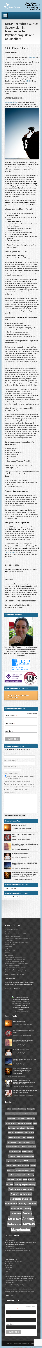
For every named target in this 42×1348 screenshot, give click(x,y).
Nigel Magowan (9, 1259)
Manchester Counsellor (29, 1147)
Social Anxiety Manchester (21, 1189)
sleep (9, 1109)
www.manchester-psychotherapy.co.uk (22, 1276)
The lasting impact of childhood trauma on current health (25, 845)
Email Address (11, 716)
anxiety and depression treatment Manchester (18, 1198)
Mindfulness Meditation (21, 1165)
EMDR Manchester (29, 1161)
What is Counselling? (19, 825)
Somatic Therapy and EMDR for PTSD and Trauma (24, 864)
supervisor (32, 58)
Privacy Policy (9, 1295)
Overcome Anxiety (15, 1151)
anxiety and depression (17, 1175)
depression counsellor (25, 1123)
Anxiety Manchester (23, 1226)
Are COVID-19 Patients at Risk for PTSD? (23, 835)
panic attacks (31, 1118)
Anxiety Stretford (11, 1123)
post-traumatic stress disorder (24, 1133)
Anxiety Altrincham (14, 1137)
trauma (19, 1179)
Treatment (11, 1156)
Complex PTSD (21, 1118)
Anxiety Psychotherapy (24, 1184)
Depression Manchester (25, 1170)
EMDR (28, 81)
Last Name (9, 731)
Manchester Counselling (25, 1156)
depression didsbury (14, 1161)
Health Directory (10, 978)
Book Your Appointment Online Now (18, 696)
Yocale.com (24, 1011)
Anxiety (15, 1193)
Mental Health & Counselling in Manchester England (21, 1007)
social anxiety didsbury (19, 1109)
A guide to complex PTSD (20, 853)
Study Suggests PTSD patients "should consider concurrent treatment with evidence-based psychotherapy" (25, 874)
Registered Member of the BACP (15, 1244)
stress (9, 1165)
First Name (9, 724)
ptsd (25, 1179)
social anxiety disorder (13, 1147)
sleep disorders (16, 1114)
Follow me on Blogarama (12, 989)
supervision (12, 60)
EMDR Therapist (10, 552)
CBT (33, 1142)
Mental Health (21, 1128)
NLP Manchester (27, 1151)
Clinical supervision (11, 102)
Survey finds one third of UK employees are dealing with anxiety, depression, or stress (24, 1082)
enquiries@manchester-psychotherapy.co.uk (22, 1278)
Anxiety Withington (24, 1142)
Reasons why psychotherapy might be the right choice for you (25, 1091)
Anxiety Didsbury (20, 1221)
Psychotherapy (27, 1114)
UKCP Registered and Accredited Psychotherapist (20, 1242)
